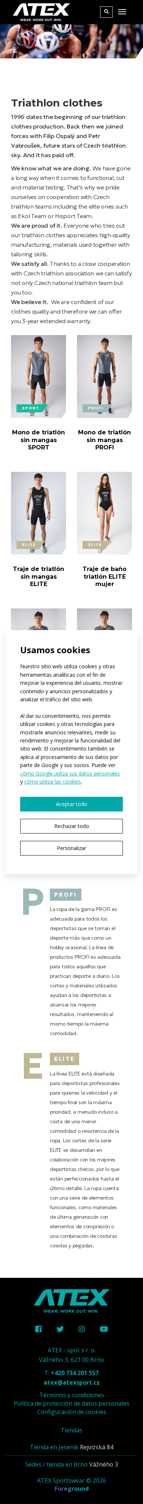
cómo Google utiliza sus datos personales (70, 773)
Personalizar (71, 848)
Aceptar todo (71, 803)
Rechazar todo (71, 825)
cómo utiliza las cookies (52, 781)
